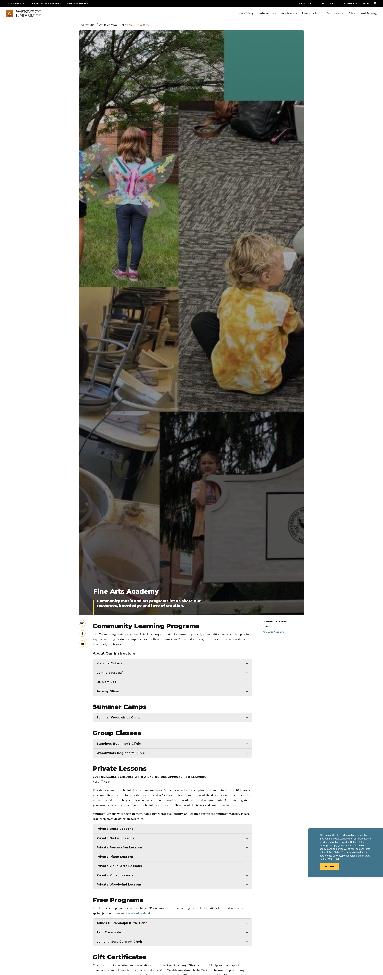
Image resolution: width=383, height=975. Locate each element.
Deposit (333, 4)
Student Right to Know (355, 4)
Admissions (267, 13)
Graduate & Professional (45, 4)
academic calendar (140, 913)
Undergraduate (15, 4)
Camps (266, 626)
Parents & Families (76, 4)
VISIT (312, 4)
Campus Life (311, 13)
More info (334, 859)
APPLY (301, 4)
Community (334, 13)
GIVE (321, 4)
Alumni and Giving (362, 13)
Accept (329, 866)
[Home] (23, 13)
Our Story (246, 13)
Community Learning (276, 621)
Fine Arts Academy (273, 632)
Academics (289, 13)
